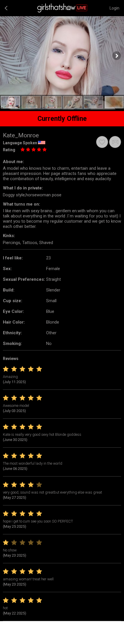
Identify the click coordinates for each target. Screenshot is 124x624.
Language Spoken (20, 143)
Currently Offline (62, 119)
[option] (10, 102)
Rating (9, 149)
